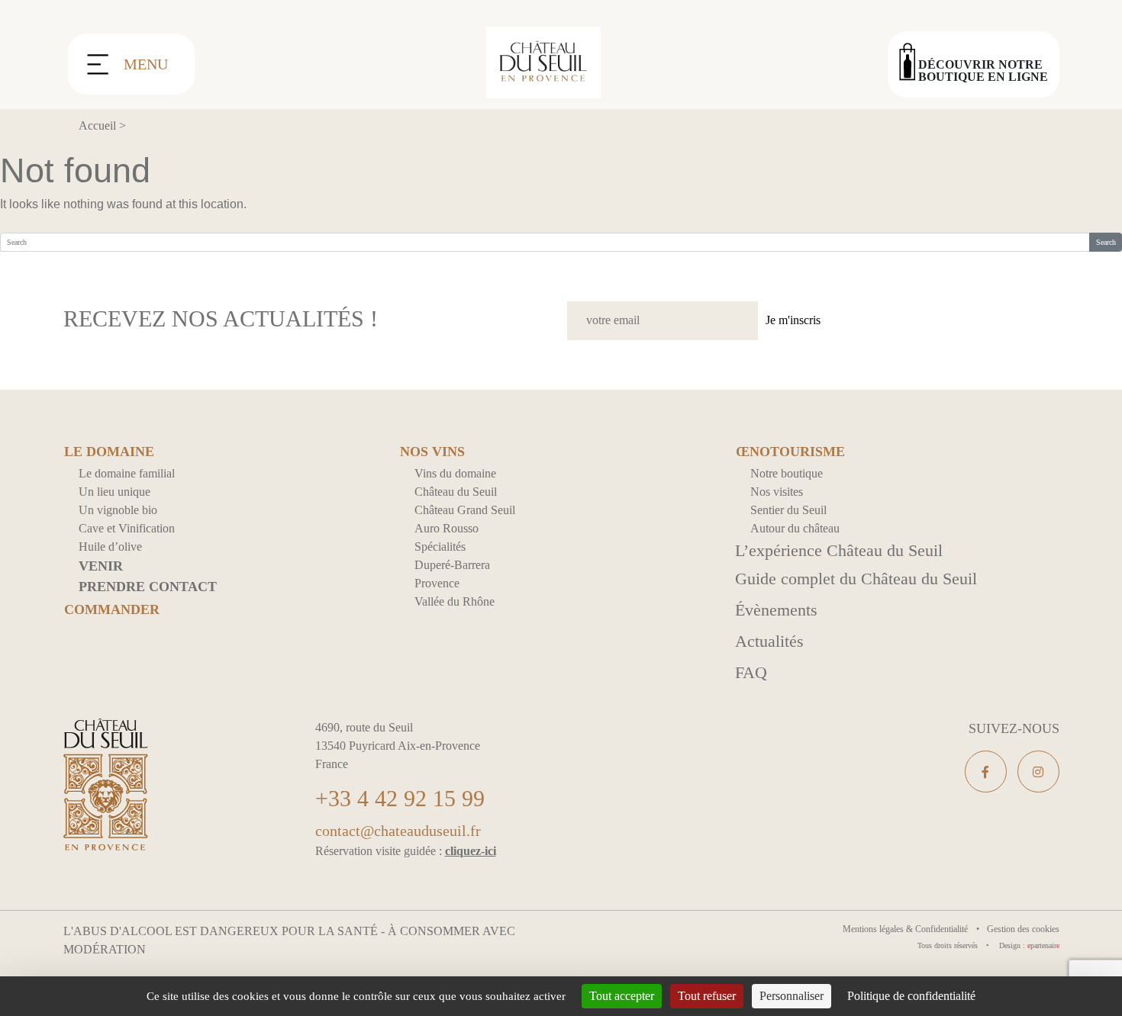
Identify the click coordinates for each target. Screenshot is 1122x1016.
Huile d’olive (110, 546)
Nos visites (776, 491)
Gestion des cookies (1023, 929)
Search (1106, 242)
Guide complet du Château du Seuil (856, 578)
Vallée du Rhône (454, 601)
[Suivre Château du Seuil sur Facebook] (986, 772)
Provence (436, 583)
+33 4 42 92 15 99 (400, 798)
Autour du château (795, 528)
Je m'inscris (793, 319)
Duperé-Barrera (452, 564)
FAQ (751, 672)
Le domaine (109, 452)
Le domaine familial (127, 473)
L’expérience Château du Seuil (839, 550)
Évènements (776, 609)
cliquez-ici (470, 850)
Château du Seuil (455, 491)
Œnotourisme (790, 452)
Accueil (97, 125)
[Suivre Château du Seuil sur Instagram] (1038, 772)
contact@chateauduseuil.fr (398, 830)
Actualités (769, 641)
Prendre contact (148, 586)
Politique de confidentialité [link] (911, 995)
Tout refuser (707, 995)
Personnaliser (791, 995)
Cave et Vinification (127, 528)
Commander (112, 610)
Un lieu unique (114, 491)
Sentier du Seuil (788, 509)
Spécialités (440, 546)
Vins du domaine (455, 473)
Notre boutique (786, 473)
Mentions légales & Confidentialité (906, 929)
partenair (1043, 945)
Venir (101, 566)
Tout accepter (621, 995)
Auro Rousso (446, 528)
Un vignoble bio (118, 509)
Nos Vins (432, 452)
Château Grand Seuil (464, 509)
